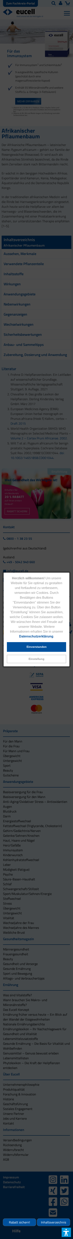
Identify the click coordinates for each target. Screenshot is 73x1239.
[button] (36, 659)
